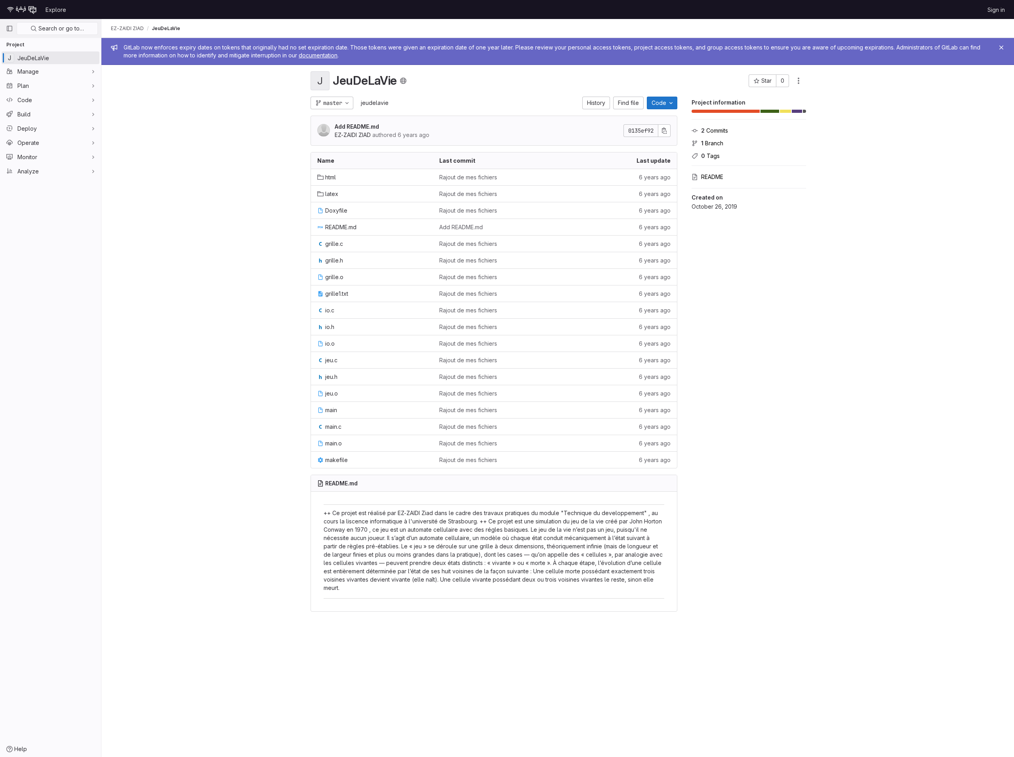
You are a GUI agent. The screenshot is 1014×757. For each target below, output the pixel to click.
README (712, 176)
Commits (714, 130)
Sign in (996, 9)
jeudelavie (375, 102)
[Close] (1001, 47)
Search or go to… (60, 28)
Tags (710, 155)
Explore (56, 9)
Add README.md (357, 126)
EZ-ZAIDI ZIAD (127, 28)
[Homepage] (21, 9)
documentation (318, 55)
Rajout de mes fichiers (468, 177)
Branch (712, 143)
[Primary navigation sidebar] (9, 28)
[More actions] (798, 80)
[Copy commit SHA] (664, 130)
